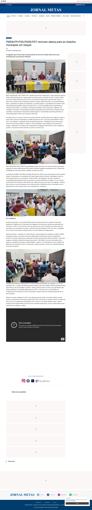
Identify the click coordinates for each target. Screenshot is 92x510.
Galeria (48, 16)
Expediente (47, 502)
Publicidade (66, 16)
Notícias (13, 16)
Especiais (34, 16)
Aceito (77, 503)
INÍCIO (8, 16)
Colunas (27, 16)
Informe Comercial (56, 16)
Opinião (20, 16)
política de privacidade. (70, 500)
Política (9, 38)
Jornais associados (86, 1)
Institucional (38, 502)
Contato (55, 502)
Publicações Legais (75, 16)
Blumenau (41, 16)
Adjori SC (79, 1)
